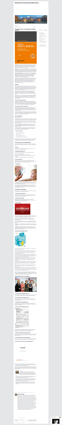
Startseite (16, 25)
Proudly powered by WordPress (21, 422)
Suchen (40, 29)
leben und (20, 95)
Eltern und (30, 248)
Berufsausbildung (23, 392)
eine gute (35, 125)
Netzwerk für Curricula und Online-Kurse (27, 3)
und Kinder (29, 79)
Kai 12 (15, 422)
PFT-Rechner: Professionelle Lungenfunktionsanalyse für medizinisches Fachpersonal (42, 35)
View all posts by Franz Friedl (21, 417)
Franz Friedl (32, 392)
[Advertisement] (31, 9)
